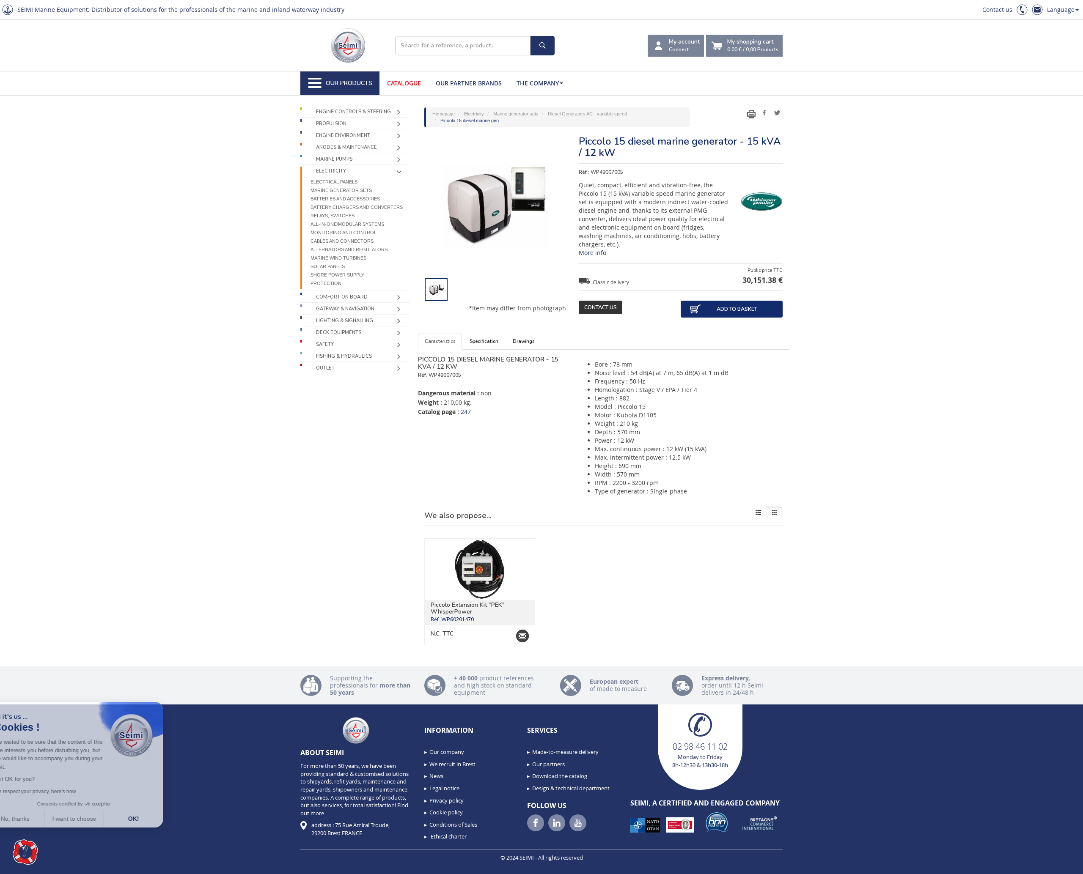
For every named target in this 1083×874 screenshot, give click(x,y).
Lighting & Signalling (344, 321)
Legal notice (444, 788)
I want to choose (97, 818)
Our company (446, 752)
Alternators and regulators (349, 249)
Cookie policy (446, 812)
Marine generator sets (341, 190)
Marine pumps (334, 159)
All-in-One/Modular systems (347, 224)
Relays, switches (333, 215)
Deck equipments (338, 332)
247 (466, 412)
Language (1061, 9)
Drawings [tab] (523, 341)
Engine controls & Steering (353, 112)
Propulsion (331, 124)
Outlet (325, 368)
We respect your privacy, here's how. (58, 792)
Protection (326, 283)
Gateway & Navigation (345, 309)
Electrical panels (334, 181)
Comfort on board (342, 297)
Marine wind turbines (338, 257)
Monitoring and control (344, 232)
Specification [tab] (484, 341)
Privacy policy (446, 800)
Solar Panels (328, 266)
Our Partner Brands (469, 83)
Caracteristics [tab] (440, 341)
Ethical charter (448, 836)
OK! (156, 818)
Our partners (548, 764)
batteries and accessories (345, 198)
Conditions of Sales (453, 824)
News (436, 776)
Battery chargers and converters (357, 207)
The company (538, 83)
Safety (325, 344)
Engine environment (343, 135)
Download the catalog (559, 776)
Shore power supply (337, 274)
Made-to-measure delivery (565, 752)
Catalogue (404, 83)
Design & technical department (571, 788)
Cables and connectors (342, 241)
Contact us (997, 9)
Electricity (331, 171)
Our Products (349, 83)
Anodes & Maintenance (346, 147)
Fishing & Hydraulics (344, 356)
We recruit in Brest (452, 764)
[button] (25, 852)
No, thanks (38, 818)
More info (592, 253)
